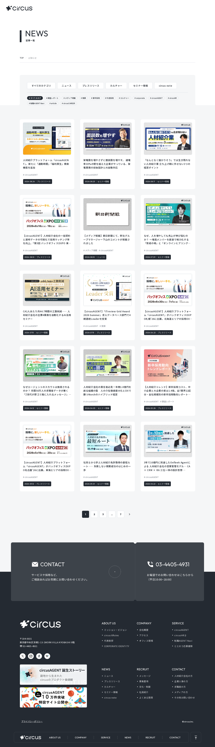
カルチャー (116, 85)
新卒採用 (96, 98)
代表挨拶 (108, 640)
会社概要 (143, 629)
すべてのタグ (35, 98)
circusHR (173, 98)
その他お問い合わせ (184, 697)
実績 (84, 98)
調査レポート (53, 98)
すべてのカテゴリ (41, 85)
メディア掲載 (70, 98)
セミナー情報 (140, 85)
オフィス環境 (146, 640)
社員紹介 (143, 692)
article (54, 103)
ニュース (66, 85)
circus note (165, 85)
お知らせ (32, 58)
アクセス (143, 635)
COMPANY (81, 737)
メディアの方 (181, 692)
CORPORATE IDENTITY (116, 646)
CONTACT (175, 737)
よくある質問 (146, 697)
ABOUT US (55, 737)
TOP (22, 58)
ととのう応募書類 (183, 646)
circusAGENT (157, 98)
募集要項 (143, 681)
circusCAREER (69, 103)
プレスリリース (90, 85)
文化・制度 (145, 686)
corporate (140, 98)
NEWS (128, 737)
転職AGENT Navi (37, 103)
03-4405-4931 (30, 646)
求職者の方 (180, 686)
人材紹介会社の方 (183, 675)
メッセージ (145, 675)
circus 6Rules (111, 635)
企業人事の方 (181, 681)
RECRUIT (150, 737)
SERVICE (105, 737)
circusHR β (180, 635)
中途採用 (109, 98)
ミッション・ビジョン (115, 629)
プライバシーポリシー (32, 721)
